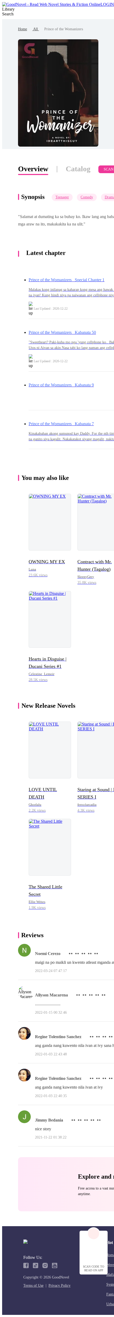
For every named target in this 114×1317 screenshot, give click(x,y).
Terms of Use (33, 1286)
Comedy (87, 197)
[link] (22, 29)
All (35, 29)
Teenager (62, 197)
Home (22, 29)
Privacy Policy (60, 1286)
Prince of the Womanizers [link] (63, 29)
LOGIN (107, 4)
